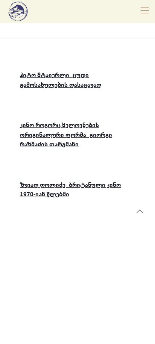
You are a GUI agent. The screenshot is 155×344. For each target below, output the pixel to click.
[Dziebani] (18, 11)
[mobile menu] (144, 11)
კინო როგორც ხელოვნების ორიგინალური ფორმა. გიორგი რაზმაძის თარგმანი (66, 135)
